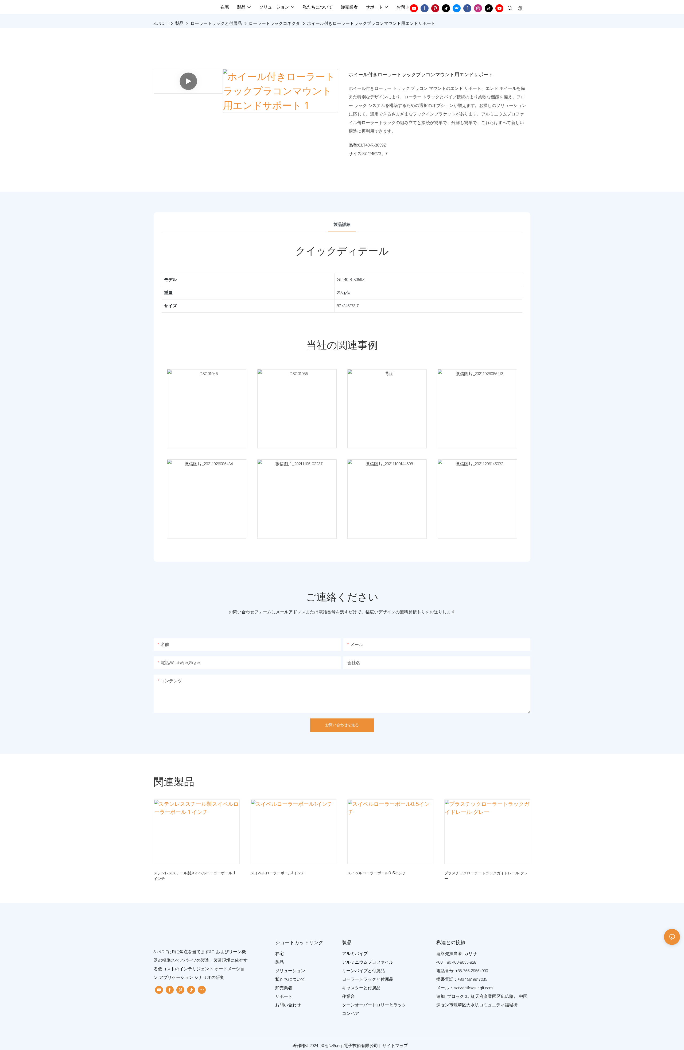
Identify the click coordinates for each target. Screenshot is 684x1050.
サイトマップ (395, 1045)
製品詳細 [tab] (342, 224)
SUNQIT (161, 23)
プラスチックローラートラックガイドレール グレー (486, 876)
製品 (179, 23)
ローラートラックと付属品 (216, 23)
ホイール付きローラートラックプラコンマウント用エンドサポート (371, 23)
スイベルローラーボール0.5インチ (376, 873)
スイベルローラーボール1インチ (278, 873)
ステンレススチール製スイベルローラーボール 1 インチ (194, 876)
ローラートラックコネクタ (274, 23)
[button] (407, 7)
